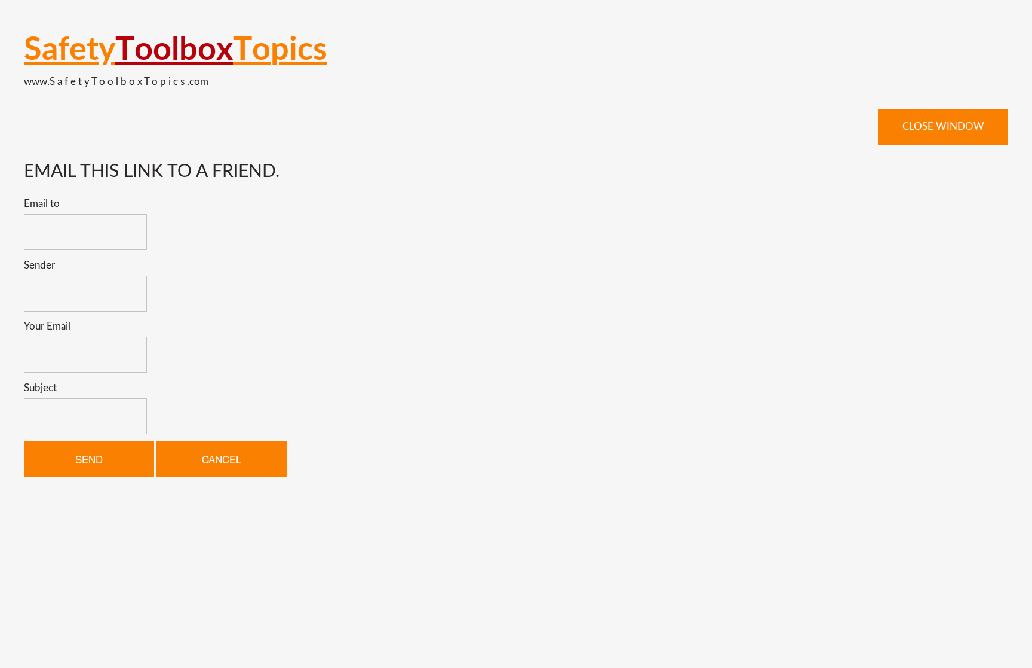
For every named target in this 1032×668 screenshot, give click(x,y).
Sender (39, 265)
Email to (42, 204)
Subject (40, 388)
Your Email (47, 326)
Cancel (221, 459)
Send (89, 459)
